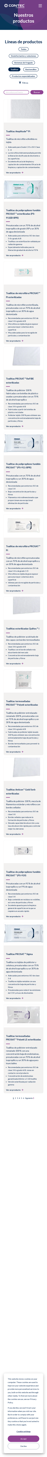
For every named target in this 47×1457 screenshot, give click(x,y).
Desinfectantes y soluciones (23, 56)
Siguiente (29, 1098)
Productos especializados (23, 76)
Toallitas (14, 69)
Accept (23, 1439)
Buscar (37, 92)
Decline (23, 1446)
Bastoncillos (31, 69)
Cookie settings (24, 1431)
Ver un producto (13, 173)
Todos (23, 49)
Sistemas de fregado (23, 62)
